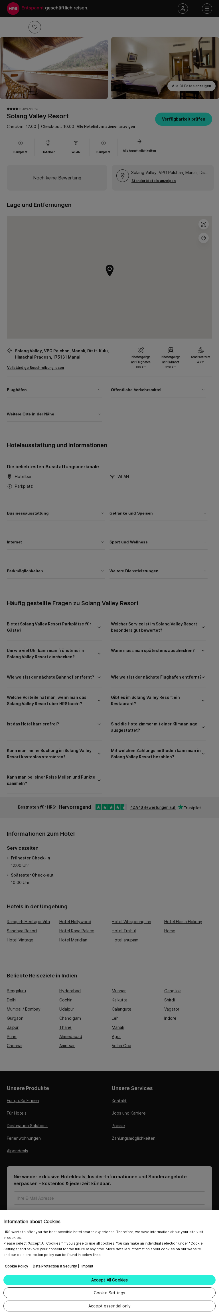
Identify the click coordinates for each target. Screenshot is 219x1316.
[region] (109, 1263)
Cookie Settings (109, 1292)
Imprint (87, 1266)
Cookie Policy (16, 1266)
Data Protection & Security (55, 1266)
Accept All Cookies (109, 1279)
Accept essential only (109, 1305)
